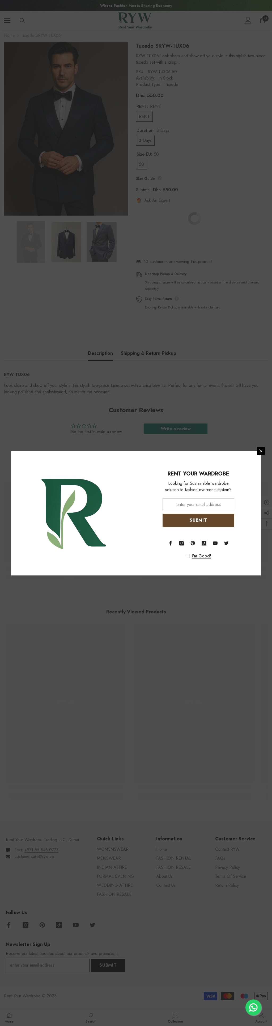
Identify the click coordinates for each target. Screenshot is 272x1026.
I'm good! (201, 556)
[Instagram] (181, 543)
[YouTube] (215, 543)
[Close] (261, 451)
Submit (198, 520)
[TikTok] (204, 543)
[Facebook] (170, 543)
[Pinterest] (192, 543)
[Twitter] (226, 543)
